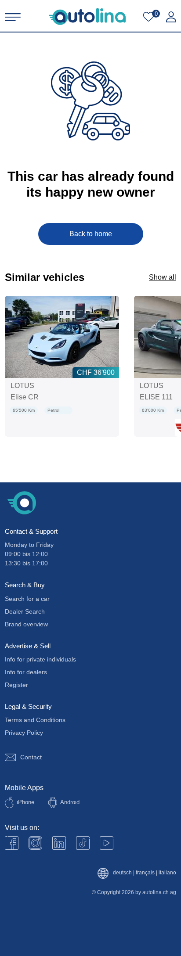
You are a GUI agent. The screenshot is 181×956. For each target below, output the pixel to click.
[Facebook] (11, 843)
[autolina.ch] (87, 16)
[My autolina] (171, 17)
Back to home (90, 233)
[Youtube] (35, 843)
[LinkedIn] (59, 843)
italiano (167, 873)
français (145, 873)
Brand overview (26, 624)
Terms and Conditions (35, 719)
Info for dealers (26, 672)
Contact (31, 757)
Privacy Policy (24, 732)
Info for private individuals (40, 659)
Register (16, 684)
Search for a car (27, 598)
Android (70, 802)
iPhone (25, 802)
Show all (162, 277)
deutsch (122, 873)
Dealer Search (25, 611)
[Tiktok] (83, 843)
